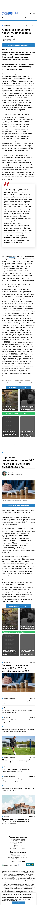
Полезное (6, 707)
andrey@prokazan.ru (17, 843)
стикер (12, 256)
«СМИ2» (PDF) (31, 891)
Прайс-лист (17, 846)
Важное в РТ (7, 25)
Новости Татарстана (9, 698)
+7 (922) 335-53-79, (17, 855)
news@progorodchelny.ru (17, 858)
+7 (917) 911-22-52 (17, 840)
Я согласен (18, 903)
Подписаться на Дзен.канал (18, 45)
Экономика (7, 453)
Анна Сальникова (14, 473)
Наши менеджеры (17, 848)
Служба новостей (9, 39)
